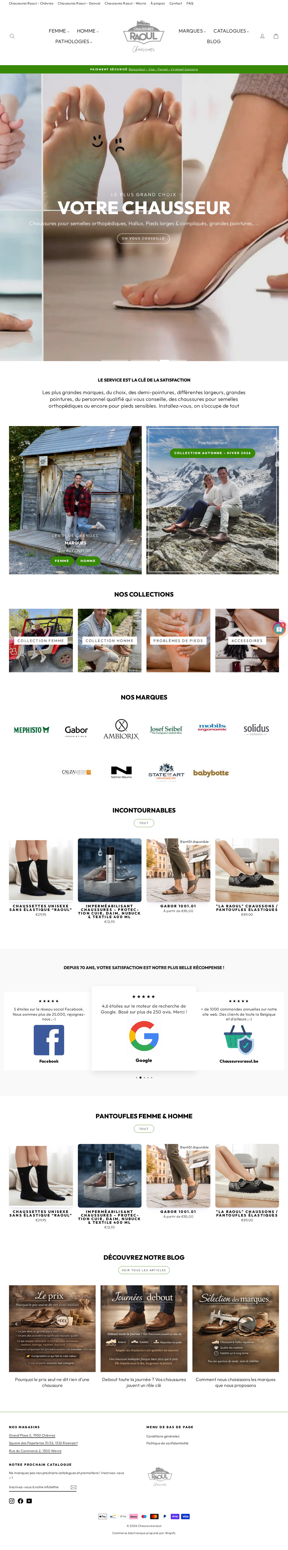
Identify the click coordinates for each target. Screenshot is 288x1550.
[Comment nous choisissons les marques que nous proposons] (235, 1328)
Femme (62, 561)
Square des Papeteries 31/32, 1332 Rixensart (43, 1443)
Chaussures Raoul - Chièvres (31, 3)
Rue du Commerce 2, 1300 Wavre (35, 1451)
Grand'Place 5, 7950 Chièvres (32, 1435)
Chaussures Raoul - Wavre (125, 3)
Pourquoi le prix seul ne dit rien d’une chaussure (52, 1382)
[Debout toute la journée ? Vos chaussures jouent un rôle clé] (144, 1328)
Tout (144, 823)
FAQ (190, 3)
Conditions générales (162, 1436)
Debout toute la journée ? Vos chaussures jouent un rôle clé (144, 1382)
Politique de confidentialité (167, 1443)
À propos (158, 3)
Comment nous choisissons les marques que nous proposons (235, 1382)
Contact (175, 3)
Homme (88, 561)
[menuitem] (59, 30)
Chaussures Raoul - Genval (79, 3)
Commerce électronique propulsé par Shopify (144, 1533)
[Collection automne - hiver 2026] (212, 500)
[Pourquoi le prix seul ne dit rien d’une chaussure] (52, 1328)
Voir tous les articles (144, 1270)
